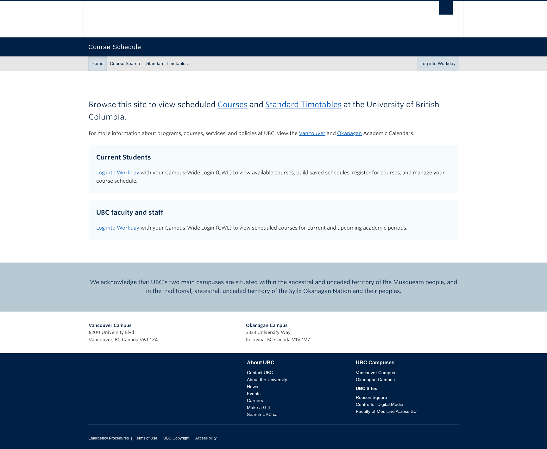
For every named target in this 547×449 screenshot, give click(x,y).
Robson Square (371, 397)
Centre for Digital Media (379, 404)
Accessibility (206, 438)
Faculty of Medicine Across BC (386, 411)
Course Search (125, 63)
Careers (255, 400)
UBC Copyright (176, 438)
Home (97, 63)
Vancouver (312, 133)
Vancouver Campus (110, 325)
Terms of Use (146, 438)
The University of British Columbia (102, 19)
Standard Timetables (167, 63)
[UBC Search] (446, 9)
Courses (232, 104)
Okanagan (349, 133)
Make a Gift (258, 407)
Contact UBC (260, 372)
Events (254, 393)
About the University (267, 379)
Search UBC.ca (262, 414)
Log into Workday (438, 63)
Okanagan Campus (267, 325)
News (252, 386)
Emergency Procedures (108, 438)
